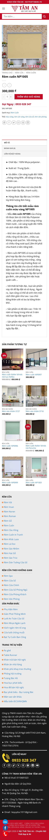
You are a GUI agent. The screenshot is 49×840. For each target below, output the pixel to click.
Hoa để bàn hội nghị (14, 687)
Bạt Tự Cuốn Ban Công (15, 637)
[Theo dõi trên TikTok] (14, 765)
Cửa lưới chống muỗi (14, 632)
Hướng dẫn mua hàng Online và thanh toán (24, 827)
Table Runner (10, 655)
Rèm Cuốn (31, 72)
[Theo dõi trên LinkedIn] (32, 765)
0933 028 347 (24, 760)
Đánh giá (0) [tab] (9, 148)
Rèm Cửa (19, 72)
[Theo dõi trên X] (18, 765)
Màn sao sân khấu (13, 696)
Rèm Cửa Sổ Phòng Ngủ (15, 589)
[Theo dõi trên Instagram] (9, 765)
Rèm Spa (8, 575)
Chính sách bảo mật (13, 823)
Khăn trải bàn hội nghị (15, 659)
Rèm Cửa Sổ (10, 580)
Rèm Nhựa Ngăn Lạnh (14, 623)
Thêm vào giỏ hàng (28, 96)
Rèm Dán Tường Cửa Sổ (15, 562)
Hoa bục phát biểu (13, 682)
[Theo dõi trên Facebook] (4, 765)
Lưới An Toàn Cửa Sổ (14, 618)
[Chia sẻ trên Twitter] (14, 122)
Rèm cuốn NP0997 (34, 374)
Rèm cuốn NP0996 (10, 446)
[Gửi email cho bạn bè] (18, 122)
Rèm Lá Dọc (10, 543)
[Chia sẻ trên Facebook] (9, 122)
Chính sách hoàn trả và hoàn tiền (24, 825)
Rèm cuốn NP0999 (10, 482)
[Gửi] (44, 16)
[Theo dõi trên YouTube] (37, 765)
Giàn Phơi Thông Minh (15, 614)
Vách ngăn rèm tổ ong (15, 627)
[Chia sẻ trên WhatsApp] (4, 122)
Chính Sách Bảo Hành (34, 823)
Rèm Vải (8, 502)
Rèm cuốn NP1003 (34, 482)
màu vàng (9, 117)
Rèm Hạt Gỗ (10, 553)
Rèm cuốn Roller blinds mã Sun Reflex (12, 375)
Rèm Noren (9, 511)
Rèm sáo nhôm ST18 (35, 411)
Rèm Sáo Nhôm (11, 548)
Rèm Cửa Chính (11, 585)
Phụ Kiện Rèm (11, 609)
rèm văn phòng (41, 117)
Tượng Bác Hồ (11, 678)
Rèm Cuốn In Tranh (13, 534)
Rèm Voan (9, 507)
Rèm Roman (10, 516)
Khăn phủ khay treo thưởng (17, 669)
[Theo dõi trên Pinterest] (28, 765)
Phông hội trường (12, 673)
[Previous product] (9, 85)
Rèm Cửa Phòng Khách (15, 594)
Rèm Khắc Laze (11, 539)
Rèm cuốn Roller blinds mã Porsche (36, 447)
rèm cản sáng (19, 117)
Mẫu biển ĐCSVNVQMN (15, 701)
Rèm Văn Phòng (12, 599)
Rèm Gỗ (8, 520)
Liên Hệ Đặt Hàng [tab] (12, 154)
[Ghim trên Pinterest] (23, 122)
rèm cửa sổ (29, 117)
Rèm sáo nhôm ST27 (11, 411)
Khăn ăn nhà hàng (13, 664)
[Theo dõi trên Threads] (23, 765)
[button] (3, 8)
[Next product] (4, 85)
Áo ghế (7, 650)
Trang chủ (7, 72)
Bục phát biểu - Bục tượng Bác (18, 692)
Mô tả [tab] (7, 142)
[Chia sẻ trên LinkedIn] (28, 122)
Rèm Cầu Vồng (11, 530)
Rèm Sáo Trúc (11, 557)
